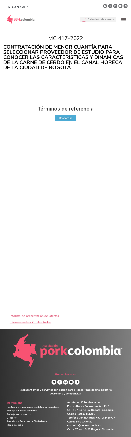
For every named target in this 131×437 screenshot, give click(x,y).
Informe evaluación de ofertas (30, 322)
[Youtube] (120, 6)
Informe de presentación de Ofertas (34, 316)
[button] (124, 20)
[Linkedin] (125, 6)
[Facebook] (105, 6)
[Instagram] (115, 6)
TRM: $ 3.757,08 (15, 6)
